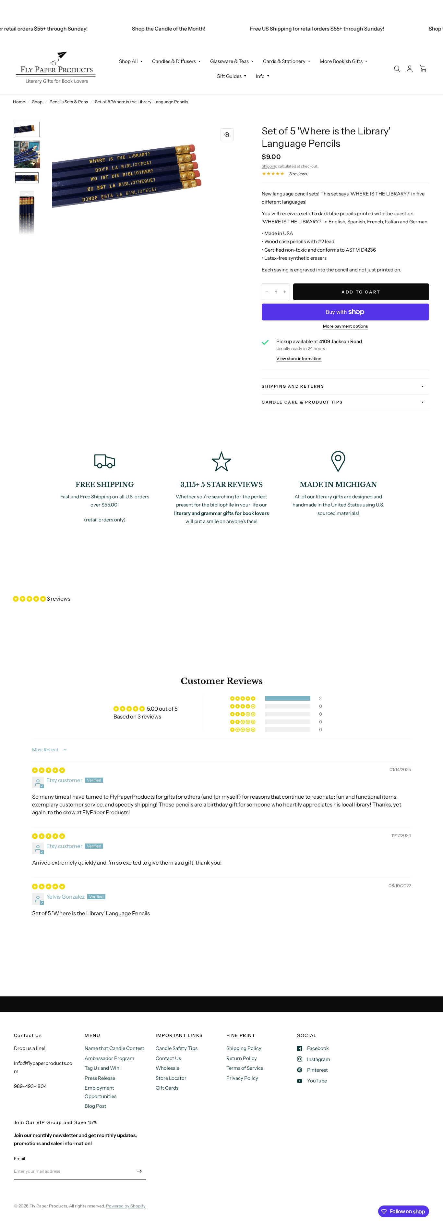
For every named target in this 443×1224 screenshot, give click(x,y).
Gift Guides (229, 76)
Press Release (100, 1078)
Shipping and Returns (293, 386)
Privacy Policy (242, 1078)
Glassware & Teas (229, 61)
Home (19, 101)
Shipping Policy (243, 1048)
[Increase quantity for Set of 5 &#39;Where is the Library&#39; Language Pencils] (285, 292)
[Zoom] (227, 134)
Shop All (128, 61)
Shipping (269, 166)
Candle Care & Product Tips (302, 402)
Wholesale (167, 1068)
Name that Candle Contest (114, 1048)
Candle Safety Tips (177, 1048)
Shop (37, 101)
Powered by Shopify (126, 1205)
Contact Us (168, 1058)
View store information (298, 358)
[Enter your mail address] (139, 1171)
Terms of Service (244, 1068)
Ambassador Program (109, 1058)
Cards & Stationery (284, 61)
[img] (48, 770)
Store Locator (171, 1078)
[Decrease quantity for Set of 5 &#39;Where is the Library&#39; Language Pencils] (267, 292)
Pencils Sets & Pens (69, 101)
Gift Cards (167, 1088)
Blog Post (95, 1106)
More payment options (345, 326)
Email (19, 1158)
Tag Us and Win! (103, 1068)
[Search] (397, 68)
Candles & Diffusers (174, 61)
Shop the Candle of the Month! (158, 28)
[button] (30, 598)
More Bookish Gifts (341, 61)
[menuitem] (130, 61)
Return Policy (241, 1058)
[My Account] (409, 68)
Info (260, 76)
